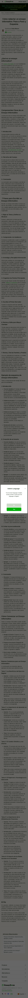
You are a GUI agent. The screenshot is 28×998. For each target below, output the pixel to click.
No (14, 505)
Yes (14, 509)
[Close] (25, 488)
